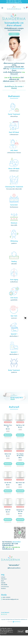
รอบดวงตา (14, 318)
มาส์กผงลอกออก (14, 134)
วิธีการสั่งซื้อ (4, 585)
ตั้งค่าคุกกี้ (20, 631)
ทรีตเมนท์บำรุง (14, 116)
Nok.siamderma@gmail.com (11, 599)
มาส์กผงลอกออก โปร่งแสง (14, 153)
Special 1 (14, 334)
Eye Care (14, 316)
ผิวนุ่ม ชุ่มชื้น (14, 225)
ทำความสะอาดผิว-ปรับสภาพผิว (14, 189)
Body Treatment (14, 370)
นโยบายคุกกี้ (3, 633)
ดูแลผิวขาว (14, 243)
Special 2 (14, 352)
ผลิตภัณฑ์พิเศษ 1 (14, 336)
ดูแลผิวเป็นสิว (14, 300)
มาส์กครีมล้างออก (14, 171)
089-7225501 (6, 597)
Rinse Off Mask (14, 168)
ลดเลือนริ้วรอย (14, 282)
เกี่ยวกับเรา (4, 579)
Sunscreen (14, 205)
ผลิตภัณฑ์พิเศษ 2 (14, 354)
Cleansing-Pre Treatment (14, 187)
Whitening (14, 241)
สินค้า (2, 581)
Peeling (14, 261)
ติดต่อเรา (3, 588)
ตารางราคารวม (5, 587)
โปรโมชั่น (3, 583)
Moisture (14, 223)
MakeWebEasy (17, 622)
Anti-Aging (14, 279)
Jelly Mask (14, 150)
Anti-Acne (14, 298)
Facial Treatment (14, 114)
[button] (24, 8)
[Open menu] (2, 7)
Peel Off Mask (14, 132)
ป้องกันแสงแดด (14, 207)
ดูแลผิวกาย (14, 372)
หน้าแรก (3, 577)
